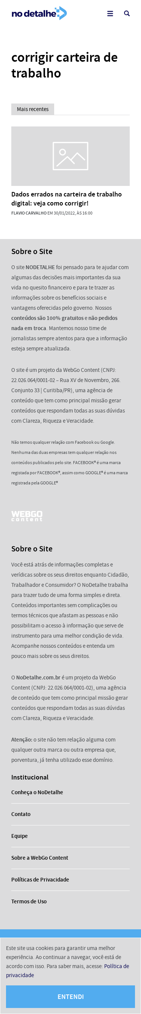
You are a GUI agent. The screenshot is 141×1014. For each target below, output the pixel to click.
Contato (20, 814)
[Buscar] (127, 13)
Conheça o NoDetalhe (37, 792)
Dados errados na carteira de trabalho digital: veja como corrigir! (66, 199)
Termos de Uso (29, 901)
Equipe (19, 836)
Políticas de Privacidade (40, 879)
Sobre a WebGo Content (39, 858)
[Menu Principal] (110, 13)
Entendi (71, 996)
